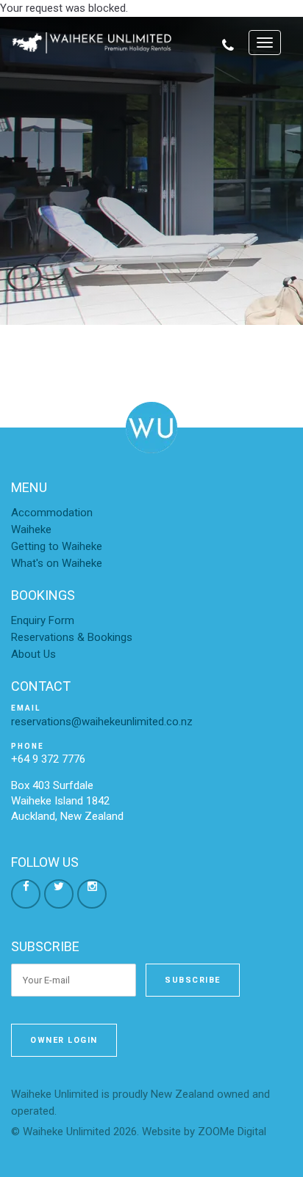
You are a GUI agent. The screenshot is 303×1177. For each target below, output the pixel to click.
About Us (33, 654)
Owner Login (64, 1040)
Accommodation (52, 512)
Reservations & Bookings (71, 637)
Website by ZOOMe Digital (204, 1131)
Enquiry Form (42, 620)
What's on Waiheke (56, 563)
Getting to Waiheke (56, 546)
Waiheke (31, 529)
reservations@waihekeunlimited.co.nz (102, 721)
